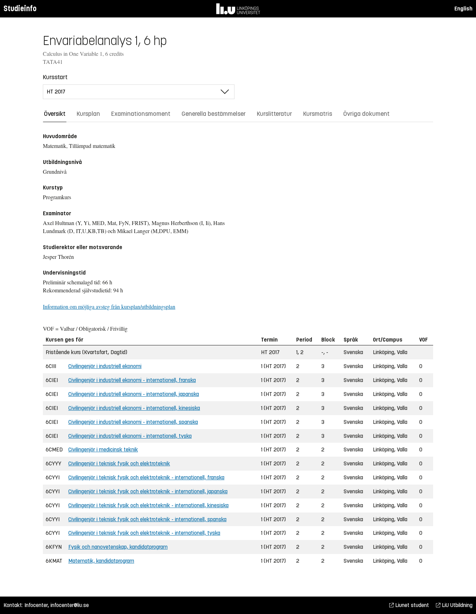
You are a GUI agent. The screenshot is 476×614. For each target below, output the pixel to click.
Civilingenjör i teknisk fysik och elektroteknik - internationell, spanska (147, 519)
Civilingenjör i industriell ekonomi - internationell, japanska (133, 394)
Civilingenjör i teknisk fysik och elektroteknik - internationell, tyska (144, 533)
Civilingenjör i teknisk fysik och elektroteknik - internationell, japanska (148, 491)
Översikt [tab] (55, 114)
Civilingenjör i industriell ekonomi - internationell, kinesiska (134, 408)
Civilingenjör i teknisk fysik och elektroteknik (119, 463)
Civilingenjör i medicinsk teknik (103, 449)
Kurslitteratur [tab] (274, 114)
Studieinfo (20, 8)
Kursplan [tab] (88, 114)
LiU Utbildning (456, 605)
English (463, 8)
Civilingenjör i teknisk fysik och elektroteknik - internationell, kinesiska (148, 505)
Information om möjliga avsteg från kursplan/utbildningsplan (109, 306)
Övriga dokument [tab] (366, 114)
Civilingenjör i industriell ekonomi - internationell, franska (132, 380)
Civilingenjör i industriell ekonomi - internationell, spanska (133, 422)
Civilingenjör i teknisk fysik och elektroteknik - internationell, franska (146, 477)
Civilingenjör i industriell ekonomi (104, 366)
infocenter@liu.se (70, 605)
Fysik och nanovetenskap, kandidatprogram (118, 547)
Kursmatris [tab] (317, 114)
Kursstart (55, 77)
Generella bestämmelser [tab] (214, 114)
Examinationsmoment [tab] (140, 114)
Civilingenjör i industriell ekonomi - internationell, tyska (130, 436)
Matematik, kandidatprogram (101, 560)
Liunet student (411, 605)
